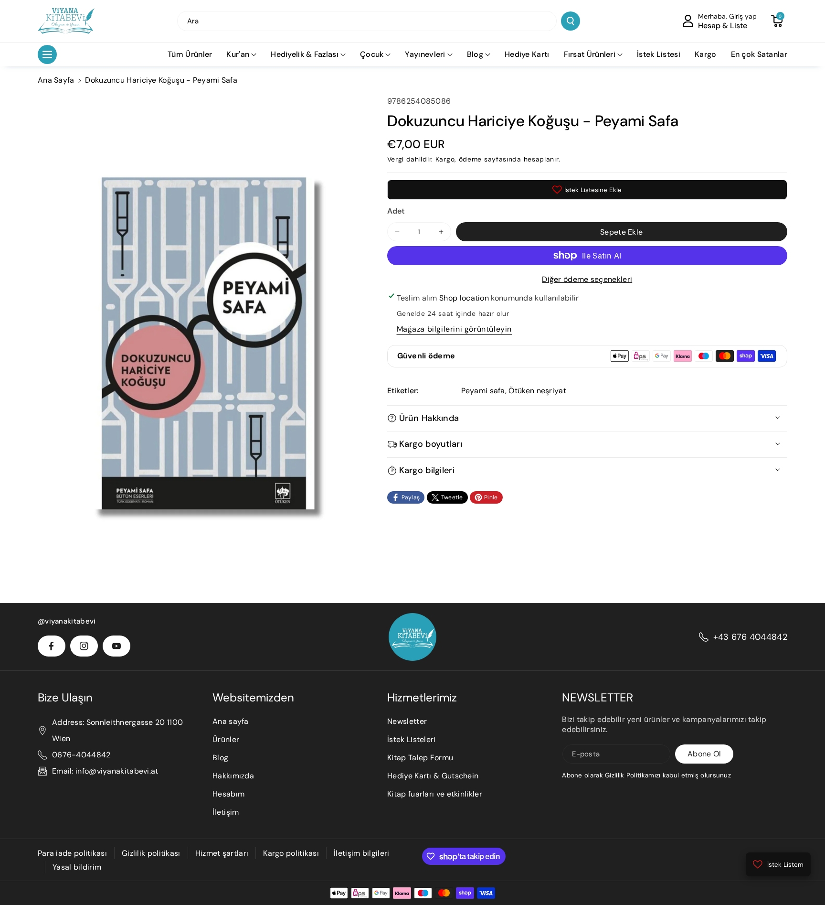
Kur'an (237, 54)
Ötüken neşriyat (537, 391)
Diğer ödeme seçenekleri (587, 279)
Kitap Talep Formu (420, 758)
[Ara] (570, 21)
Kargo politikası (291, 853)
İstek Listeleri (411, 739)
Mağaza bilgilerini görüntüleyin (454, 329)
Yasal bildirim (77, 867)
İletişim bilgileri (361, 853)
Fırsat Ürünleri (590, 54)
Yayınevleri (425, 54)
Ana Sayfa (56, 80)
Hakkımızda (233, 776)
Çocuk (372, 54)
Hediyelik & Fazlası (304, 54)
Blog (475, 54)
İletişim (225, 812)
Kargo (445, 159)
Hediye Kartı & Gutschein (432, 776)
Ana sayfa (230, 721)
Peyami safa (483, 391)
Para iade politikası (72, 853)
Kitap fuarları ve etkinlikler (434, 794)
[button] (776, 21)
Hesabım (228, 794)
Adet (396, 211)
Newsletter (407, 721)
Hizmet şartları (222, 853)
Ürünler (225, 739)
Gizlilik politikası (151, 853)
